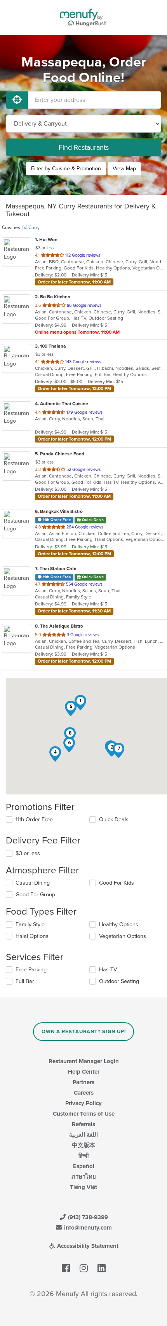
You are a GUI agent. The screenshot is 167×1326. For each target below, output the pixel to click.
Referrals (83, 1124)
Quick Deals (114, 819)
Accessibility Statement (87, 1245)
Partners (83, 1082)
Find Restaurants (84, 147)
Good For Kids (116, 883)
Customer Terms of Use (84, 1113)
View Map (124, 168)
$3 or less (28, 853)
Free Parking (31, 969)
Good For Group (35, 894)
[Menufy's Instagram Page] (84, 1268)
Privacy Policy (83, 1103)
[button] (55, 754)
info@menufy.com (87, 1227)
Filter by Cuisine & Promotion (66, 168)
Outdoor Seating (119, 981)
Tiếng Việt (83, 1187)
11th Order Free (34, 819)
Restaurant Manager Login (84, 1061)
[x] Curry (31, 227)
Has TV (108, 969)
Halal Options (32, 936)
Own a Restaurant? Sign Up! (84, 1032)
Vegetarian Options (122, 936)
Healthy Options (118, 924)
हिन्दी (83, 1155)
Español (83, 1166)
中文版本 (83, 1145)
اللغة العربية (83, 1134)
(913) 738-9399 (87, 1217)
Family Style (30, 924)
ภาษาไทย (83, 1176)
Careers (84, 1092)
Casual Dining (33, 883)
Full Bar (25, 981)
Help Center (83, 1071)
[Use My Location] (17, 100)
